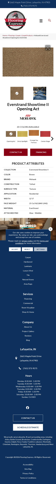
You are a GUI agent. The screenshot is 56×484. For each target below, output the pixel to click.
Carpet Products (27, 35)
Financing (41, 152)
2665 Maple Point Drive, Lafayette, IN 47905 (30, 2)
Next (52, 92)
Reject (27, 249)
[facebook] (28, 407)
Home (5, 35)
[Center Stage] (45, 133)
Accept (15, 249)
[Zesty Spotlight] (22, 133)
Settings (41, 249)
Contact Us (16, 152)
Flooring (11, 35)
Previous (4, 92)
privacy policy (27, 241)
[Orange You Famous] (34, 132)
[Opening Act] (11, 133)
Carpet (17, 35)
